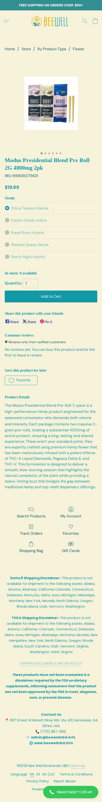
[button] (51, 792)
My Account (70, 516)
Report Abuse (65, 781)
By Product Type (51, 48)
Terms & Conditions (76, 774)
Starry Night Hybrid (28, 256)
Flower (78, 48)
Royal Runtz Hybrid (27, 232)
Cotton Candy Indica (29, 220)
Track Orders (31, 533)
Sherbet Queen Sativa (30, 244)
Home (10, 48)
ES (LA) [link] (49, 774)
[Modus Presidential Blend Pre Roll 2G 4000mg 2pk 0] (51, 103)
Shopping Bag (31, 550)
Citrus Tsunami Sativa (29, 208)
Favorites (71, 533)
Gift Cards (71, 550)
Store (26, 48)
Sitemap (78, 765)
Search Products (31, 516)
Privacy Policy (38, 781)
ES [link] (38, 774)
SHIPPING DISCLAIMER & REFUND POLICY (51, 663)
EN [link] (32, 774)
